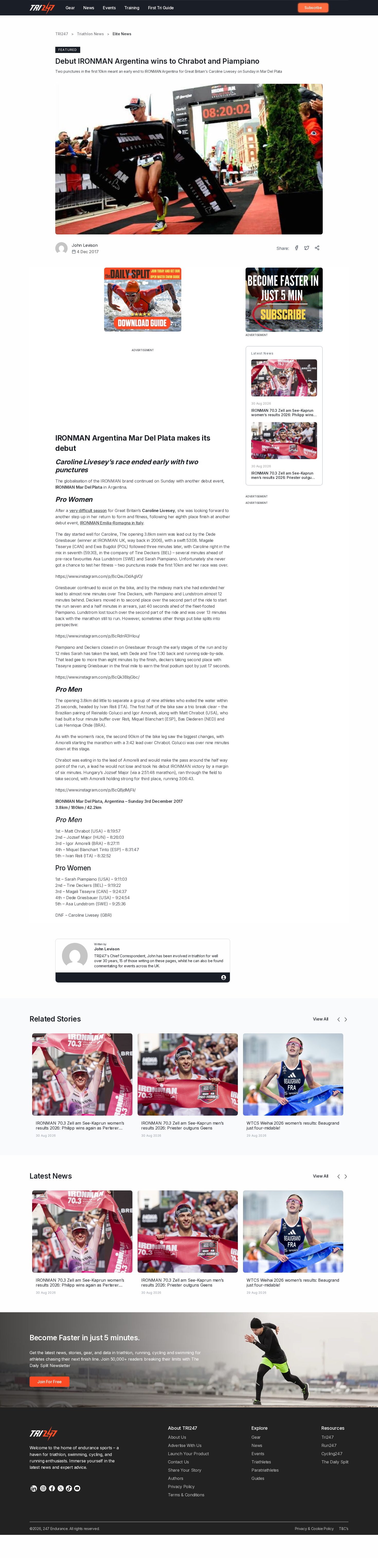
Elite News (122, 34)
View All (320, 1019)
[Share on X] (307, 248)
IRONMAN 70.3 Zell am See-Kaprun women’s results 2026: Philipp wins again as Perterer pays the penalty (282, 414)
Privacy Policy (181, 1486)
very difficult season (88, 510)
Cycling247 (332, 1453)
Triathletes (261, 1461)
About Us (177, 1437)
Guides (257, 1478)
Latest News (51, 1176)
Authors (175, 1478)
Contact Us (178, 1461)
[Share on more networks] (317, 248)
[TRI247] (42, 7)
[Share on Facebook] (297, 248)
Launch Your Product (188, 1453)
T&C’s (343, 1528)
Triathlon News (90, 34)
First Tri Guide (161, 7)
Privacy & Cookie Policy (314, 1528)
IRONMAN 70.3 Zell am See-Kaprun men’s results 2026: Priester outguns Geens (283, 477)
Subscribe (313, 7)
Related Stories (55, 1019)
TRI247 (61, 34)
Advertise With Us (185, 1445)
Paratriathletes (264, 1470)
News (88, 7)
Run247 (329, 1445)
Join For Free (335, 8)
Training (131, 7)
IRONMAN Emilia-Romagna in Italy (111, 522)
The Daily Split (334, 1461)
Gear (70, 7)
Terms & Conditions (186, 1494)
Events (109, 7)
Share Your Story (184, 1470)
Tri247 (327, 1437)
